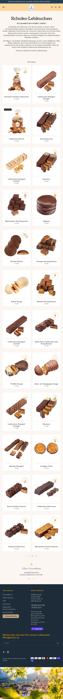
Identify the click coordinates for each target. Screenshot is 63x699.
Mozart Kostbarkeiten (46, 301)
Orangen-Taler (46, 466)
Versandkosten (7, 594)
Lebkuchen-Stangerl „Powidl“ (16, 342)
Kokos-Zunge (16, 301)
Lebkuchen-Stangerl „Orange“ (16, 425)
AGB (4, 601)
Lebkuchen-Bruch (16, 139)
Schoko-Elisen (16, 261)
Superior (46, 179)
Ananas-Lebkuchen (16, 546)
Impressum (6, 604)
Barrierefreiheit (8, 612)
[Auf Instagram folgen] (8, 652)
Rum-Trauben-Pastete (16, 506)
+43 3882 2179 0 (36, 607)
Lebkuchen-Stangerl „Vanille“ (16, 180)
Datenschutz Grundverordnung (9, 608)
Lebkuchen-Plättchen (46, 506)
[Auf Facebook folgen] (4, 652)
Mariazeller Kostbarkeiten (16, 221)
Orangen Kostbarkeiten (46, 261)
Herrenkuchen (46, 139)
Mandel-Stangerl (16, 466)
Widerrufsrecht (8, 598)
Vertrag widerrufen (11, 616)
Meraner (46, 424)
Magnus (46, 221)
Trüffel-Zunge (16, 384)
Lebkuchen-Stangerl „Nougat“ (46, 97)
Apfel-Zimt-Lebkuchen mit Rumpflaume (46, 342)
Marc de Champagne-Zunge (46, 384)
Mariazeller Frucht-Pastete (46, 546)
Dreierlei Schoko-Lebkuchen (16, 96)
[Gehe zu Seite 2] (36, 556)
